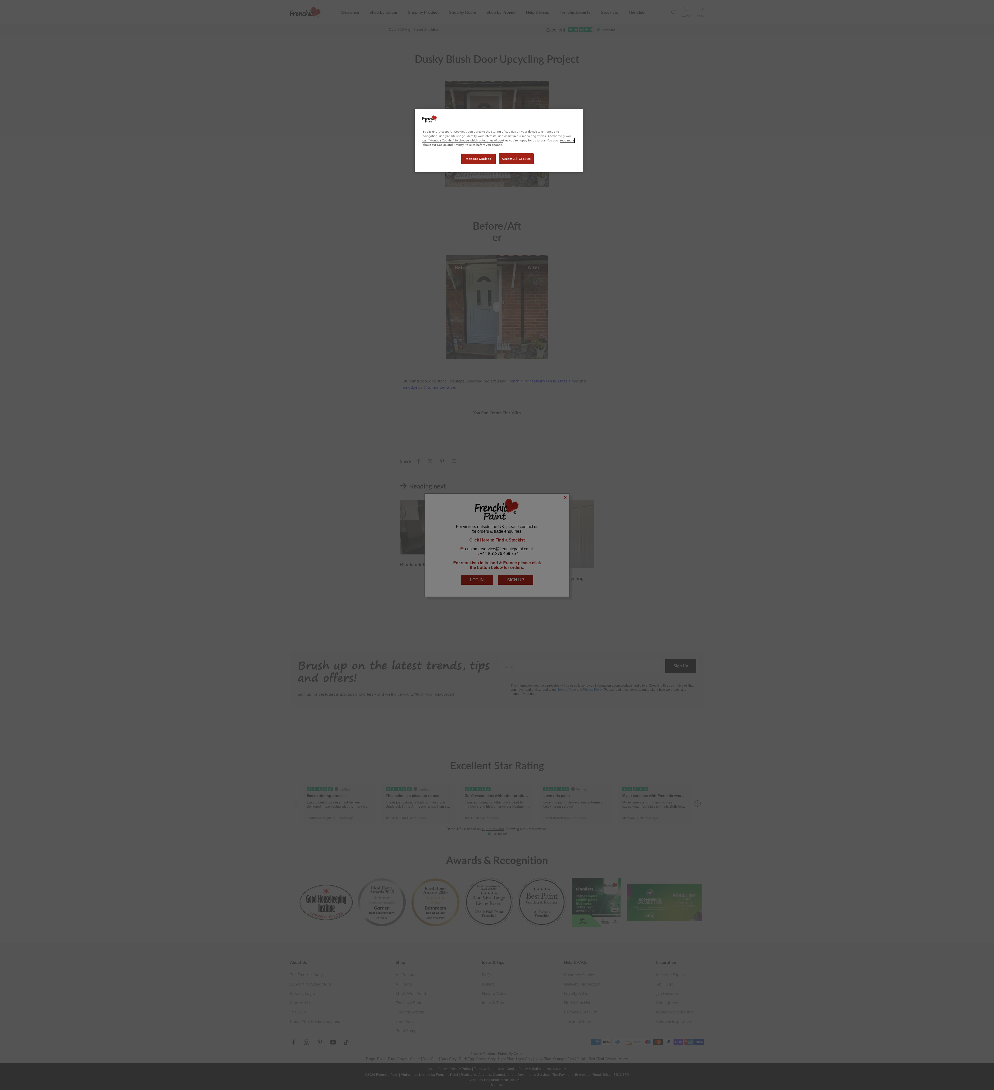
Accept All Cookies (516, 159)
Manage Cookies (478, 159)
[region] (499, 140)
